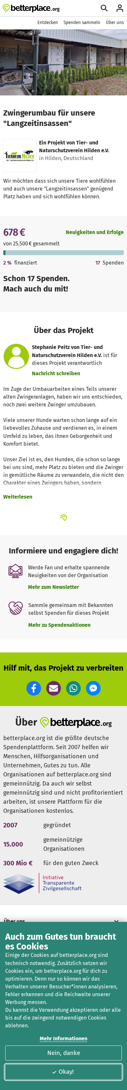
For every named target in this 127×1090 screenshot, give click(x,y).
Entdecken (47, 22)
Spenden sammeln (82, 22)
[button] (33, 688)
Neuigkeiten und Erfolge (95, 232)
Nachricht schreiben (56, 373)
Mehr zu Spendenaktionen (59, 625)
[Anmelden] (120, 8)
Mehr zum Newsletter (53, 587)
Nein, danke (63, 1053)
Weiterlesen (17, 497)
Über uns (115, 22)
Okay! (66, 1071)
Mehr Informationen (63, 1038)
